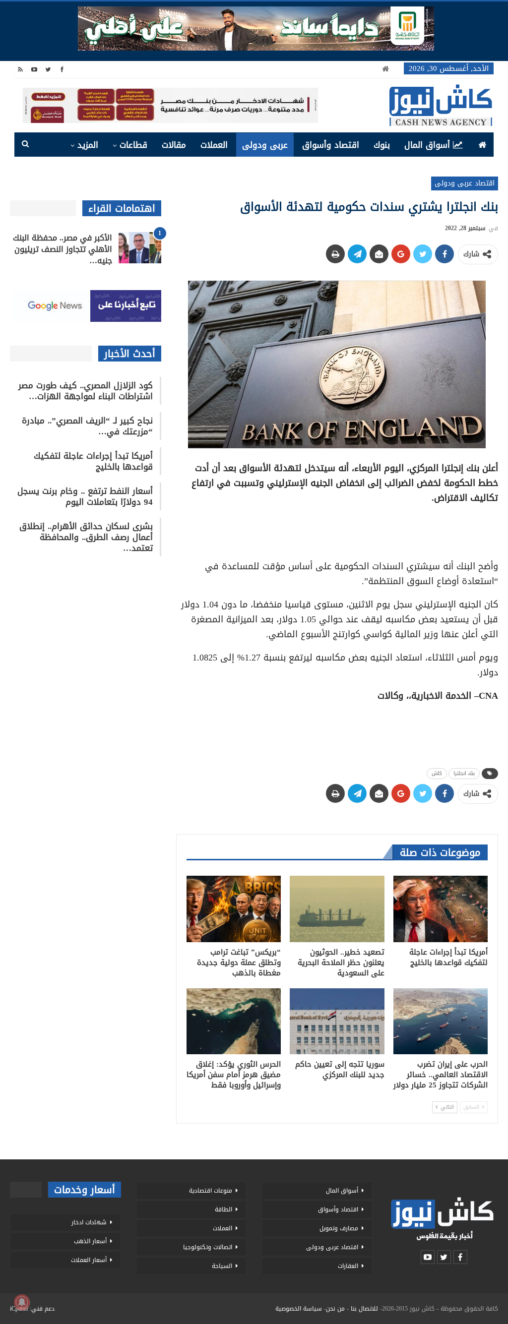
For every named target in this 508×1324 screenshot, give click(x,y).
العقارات (348, 1266)
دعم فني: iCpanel (32, 1308)
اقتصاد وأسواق (330, 145)
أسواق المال (427, 145)
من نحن (335, 1308)
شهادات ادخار (89, 1222)
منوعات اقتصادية (210, 1190)
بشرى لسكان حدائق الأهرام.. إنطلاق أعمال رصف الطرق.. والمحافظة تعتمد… (86, 537)
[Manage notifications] (22, 1302)
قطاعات (133, 145)
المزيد (87, 145)
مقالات (174, 145)
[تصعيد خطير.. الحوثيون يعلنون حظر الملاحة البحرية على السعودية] (337, 909)
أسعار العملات (89, 1260)
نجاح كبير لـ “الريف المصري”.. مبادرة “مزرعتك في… (87, 426)
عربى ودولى (265, 145)
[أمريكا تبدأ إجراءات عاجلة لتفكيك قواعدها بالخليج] (440, 909)
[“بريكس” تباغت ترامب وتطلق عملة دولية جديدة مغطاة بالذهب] (234, 909)
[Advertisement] (337, 528)
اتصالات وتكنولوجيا (207, 1247)
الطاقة (223, 1209)
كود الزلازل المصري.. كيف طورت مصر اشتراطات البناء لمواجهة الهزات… (85, 390)
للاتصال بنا (364, 1308)
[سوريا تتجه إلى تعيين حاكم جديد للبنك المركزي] (337, 1021)
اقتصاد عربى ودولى (465, 183)
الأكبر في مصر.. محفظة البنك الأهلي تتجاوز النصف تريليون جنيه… (62, 249)
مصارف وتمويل (338, 1228)
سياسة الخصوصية (298, 1308)
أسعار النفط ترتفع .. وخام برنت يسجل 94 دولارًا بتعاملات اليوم (85, 496)
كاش (437, 773)
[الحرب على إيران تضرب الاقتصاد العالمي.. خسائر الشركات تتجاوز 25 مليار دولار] (440, 1021)
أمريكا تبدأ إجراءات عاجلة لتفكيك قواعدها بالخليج (93, 461)
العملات (214, 145)
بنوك (382, 145)
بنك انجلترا (464, 773)
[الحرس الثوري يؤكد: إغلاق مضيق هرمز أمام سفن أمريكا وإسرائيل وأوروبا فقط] (234, 1021)
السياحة (222, 1266)
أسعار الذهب (90, 1241)
